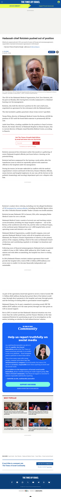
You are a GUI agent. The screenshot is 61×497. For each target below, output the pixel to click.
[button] (59, 2)
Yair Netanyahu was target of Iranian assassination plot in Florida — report (14, 428)
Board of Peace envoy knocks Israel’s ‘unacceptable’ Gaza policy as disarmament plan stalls (40, 429)
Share (52, 52)
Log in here (49, 467)
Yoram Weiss (38, 456)
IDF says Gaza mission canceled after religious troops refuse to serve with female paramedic (15, 413)
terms (34, 146)
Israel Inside (11, 456)
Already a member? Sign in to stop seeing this (27, 388)
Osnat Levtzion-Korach (47, 456)
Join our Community (14, 6)
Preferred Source (34, 47)
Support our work (28, 384)
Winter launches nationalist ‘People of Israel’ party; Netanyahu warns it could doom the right (38, 413)
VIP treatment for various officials (16, 208)
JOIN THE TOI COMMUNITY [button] (45, 463)
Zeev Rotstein (18, 456)
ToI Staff (6, 51)
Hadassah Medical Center (28, 456)
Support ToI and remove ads (46, 6)
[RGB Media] (27, 491)
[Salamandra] (38, 490)
